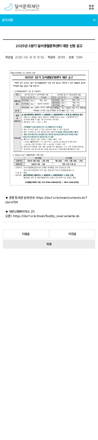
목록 (48, 244)
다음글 (25, 234)
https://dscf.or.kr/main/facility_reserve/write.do (46, 216)
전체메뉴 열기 (91, 7)
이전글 (72, 234)
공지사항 (7, 20)
